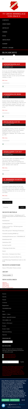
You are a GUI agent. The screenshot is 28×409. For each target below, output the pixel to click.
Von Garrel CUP (5, 286)
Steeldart (4, 326)
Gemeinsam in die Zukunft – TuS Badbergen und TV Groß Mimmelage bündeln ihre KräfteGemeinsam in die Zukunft (14, 216)
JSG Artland (10, 370)
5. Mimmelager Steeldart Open (8, 248)
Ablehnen (5, 400)
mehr (23, 400)
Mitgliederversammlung (18, 367)
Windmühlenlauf (6, 220)
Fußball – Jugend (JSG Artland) (8, 317)
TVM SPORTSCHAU (6, 308)
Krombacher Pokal (15, 372)
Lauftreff (15, 366)
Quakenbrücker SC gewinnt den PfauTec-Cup (11, 257)
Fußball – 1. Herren (6, 314)
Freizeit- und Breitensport (7, 287)
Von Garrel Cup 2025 (6, 245)
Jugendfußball (13, 371)
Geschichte (4, 302)
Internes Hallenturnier (6, 367)
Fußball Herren (5, 283)
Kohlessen (19, 369)
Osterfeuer (15, 369)
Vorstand (4, 299)
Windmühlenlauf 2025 (7, 239)
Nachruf (4, 251)
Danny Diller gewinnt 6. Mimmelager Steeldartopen (13, 230)
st (20, 371)
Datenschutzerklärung (7, 331)
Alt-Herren (20, 374)
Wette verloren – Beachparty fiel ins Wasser (11, 254)
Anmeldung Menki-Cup (7, 223)
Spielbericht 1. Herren (6, 366)
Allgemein (4, 282)
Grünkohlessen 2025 (6, 242)
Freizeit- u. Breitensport (7, 323)
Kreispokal (15, 370)
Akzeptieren (15, 400)
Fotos (3, 311)
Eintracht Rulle (9, 372)
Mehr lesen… (5, 80)
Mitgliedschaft (5, 305)
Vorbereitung (22, 372)
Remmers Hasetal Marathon (7, 374)
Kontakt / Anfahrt (6, 328)
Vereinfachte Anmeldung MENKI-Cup (10, 233)
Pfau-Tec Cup (19, 370)
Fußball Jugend (5, 285)
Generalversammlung (6, 371)
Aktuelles (4, 296)
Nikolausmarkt (5, 370)
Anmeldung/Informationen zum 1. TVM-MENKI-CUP (13, 236)
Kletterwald (9, 375)
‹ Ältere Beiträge (7, 202)
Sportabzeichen (10, 369)
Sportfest (12, 367)
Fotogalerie (18, 371)
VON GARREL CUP (6, 320)
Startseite (4, 293)
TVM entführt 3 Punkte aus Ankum (13, 268)
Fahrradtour (4, 369)
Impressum (4, 334)
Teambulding (15, 374)
